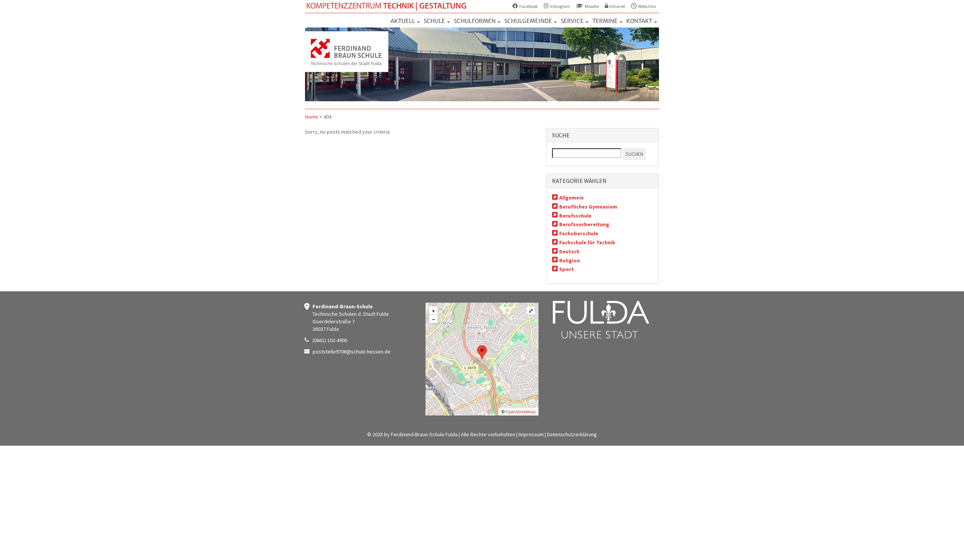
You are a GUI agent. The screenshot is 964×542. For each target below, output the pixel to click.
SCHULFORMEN (475, 20)
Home (311, 116)
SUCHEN (634, 154)
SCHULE (435, 20)
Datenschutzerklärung (572, 434)
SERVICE (573, 20)
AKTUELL (403, 20)
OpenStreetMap (520, 411)
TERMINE (605, 20)
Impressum (531, 434)
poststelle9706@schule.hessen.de (351, 351)
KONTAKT (639, 20)
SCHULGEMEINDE (528, 20)
